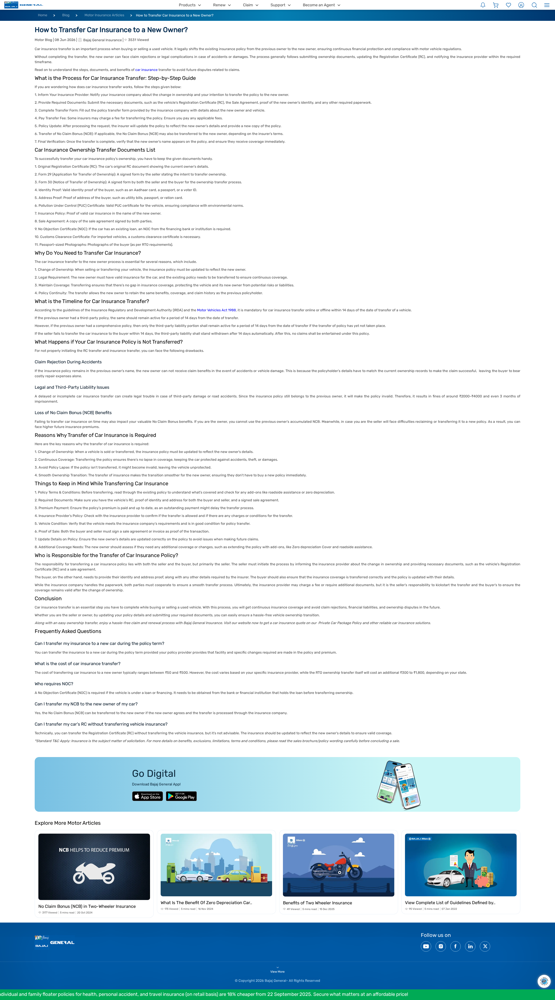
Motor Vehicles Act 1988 (216, 310)
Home (42, 15)
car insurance (146, 70)
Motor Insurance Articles (104, 15)
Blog (66, 15)
